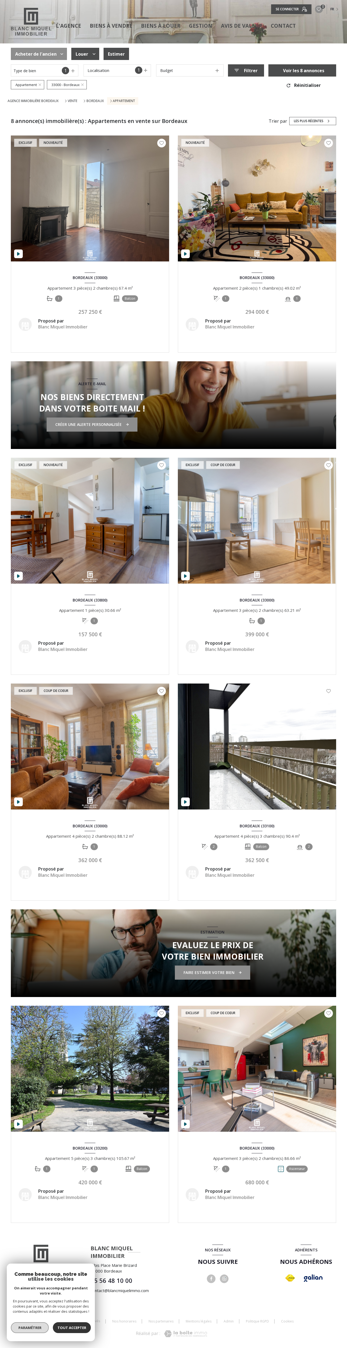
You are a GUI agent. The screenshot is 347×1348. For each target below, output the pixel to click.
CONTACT (283, 26)
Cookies (287, 1321)
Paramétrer (29, 1327)
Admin (229, 1321)
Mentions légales (198, 1321)
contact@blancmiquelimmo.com (120, 1290)
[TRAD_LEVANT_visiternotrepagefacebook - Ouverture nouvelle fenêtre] (211, 1278)
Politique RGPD (257, 1321)
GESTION (200, 26)
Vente (72, 101)
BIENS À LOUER (160, 26)
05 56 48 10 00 (111, 1280)
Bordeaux (95, 101)
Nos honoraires (124, 1321)
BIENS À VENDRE (111, 26)
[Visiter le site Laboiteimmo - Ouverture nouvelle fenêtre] (185, 1333)
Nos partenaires (161, 1321)
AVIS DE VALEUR (241, 26)
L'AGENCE (68, 26)
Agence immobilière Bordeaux (33, 101)
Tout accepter (71, 1327)
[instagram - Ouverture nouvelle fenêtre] (224, 1278)
